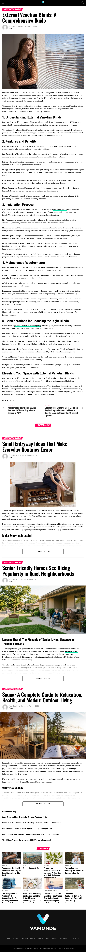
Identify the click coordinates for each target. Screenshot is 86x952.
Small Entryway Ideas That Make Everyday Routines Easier (24, 817)
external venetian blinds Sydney (28, 325)
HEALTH (40, 938)
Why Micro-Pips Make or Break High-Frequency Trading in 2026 (27, 829)
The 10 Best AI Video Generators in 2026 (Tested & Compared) (26, 840)
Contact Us (75, 938)
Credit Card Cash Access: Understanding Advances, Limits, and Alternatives (31, 823)
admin (13, 28)
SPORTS (54, 938)
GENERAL (33, 938)
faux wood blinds (60, 209)
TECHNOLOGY (64, 938)
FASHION (25, 938)
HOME (8, 938)
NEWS (47, 938)
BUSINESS (16, 938)
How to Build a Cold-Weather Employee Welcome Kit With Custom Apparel (30, 834)
